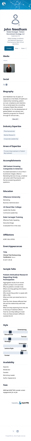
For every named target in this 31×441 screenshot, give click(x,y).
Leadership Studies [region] (9, 210)
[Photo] (9, 68)
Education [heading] (8, 191)
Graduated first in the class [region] (12, 226)
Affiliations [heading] (8, 234)
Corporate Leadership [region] (11, 139)
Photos (5, 60)
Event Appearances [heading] (12, 246)
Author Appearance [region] (9, 378)
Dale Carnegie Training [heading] (13, 217)
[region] (15, 36)
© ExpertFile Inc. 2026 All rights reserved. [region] (15, 436)
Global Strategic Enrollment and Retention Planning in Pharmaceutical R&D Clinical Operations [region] (15, 41)
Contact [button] (9, 48)
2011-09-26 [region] (8, 260)
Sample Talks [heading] (9, 269)
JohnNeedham (15, 29)
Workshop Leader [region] (9, 375)
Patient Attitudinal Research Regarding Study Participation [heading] (15, 277)
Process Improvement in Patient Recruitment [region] (14, 152)
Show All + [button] (15, 119)
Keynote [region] (6, 367)
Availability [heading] (8, 362)
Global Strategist (16, 33)
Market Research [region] (9, 135)
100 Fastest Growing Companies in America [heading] (12, 167)
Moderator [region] (6, 370)
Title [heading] (5, 252)
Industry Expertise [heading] (12, 126)
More (16, 48)
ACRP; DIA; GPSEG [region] (9, 239)
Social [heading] (6, 79)
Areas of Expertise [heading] (12, 146)
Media (6, 56)
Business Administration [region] (11, 203)
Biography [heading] (8, 91)
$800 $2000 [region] (14, 391)
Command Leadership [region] (10, 213)
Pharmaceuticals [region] (9, 131)
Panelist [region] (5, 372)
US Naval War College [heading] (12, 207)
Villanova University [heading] (11, 197)
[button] (4, 84)
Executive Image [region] (8, 223)
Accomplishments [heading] (12, 160)
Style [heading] (5, 325)
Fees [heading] (5, 385)
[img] (15, 19)
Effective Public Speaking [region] (11, 220)
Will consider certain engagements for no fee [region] (14, 391)
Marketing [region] (6, 200)
